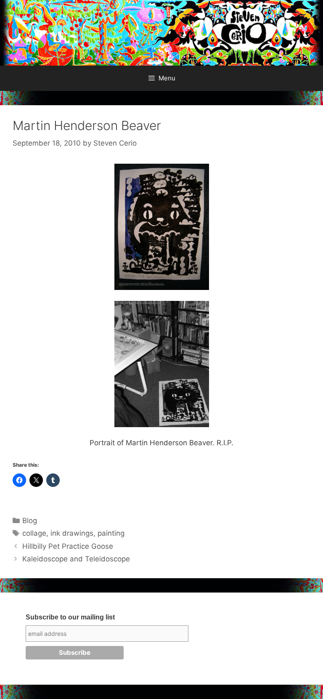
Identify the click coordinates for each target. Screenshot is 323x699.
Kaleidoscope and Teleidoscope (76, 559)
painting (111, 533)
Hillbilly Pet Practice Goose (67, 546)
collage (34, 533)
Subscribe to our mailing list (70, 617)
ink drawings (71, 533)
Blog (29, 520)
